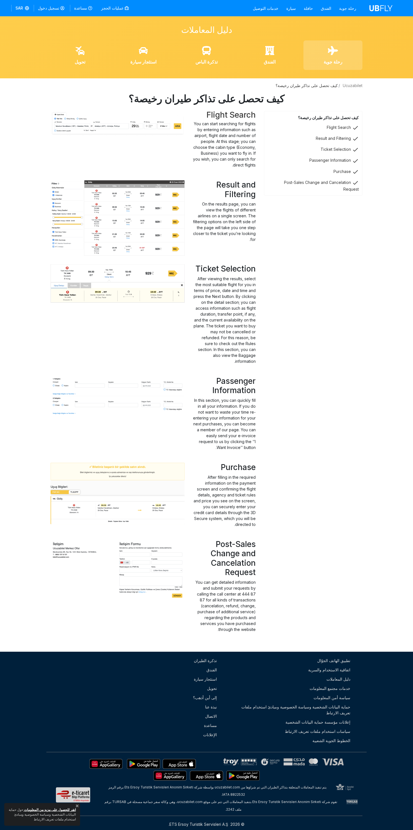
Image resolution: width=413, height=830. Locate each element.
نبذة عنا (211, 706)
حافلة (308, 8)
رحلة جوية (347, 8)
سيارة (291, 8)
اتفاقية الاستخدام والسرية (329, 669)
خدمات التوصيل (265, 8)
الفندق (326, 8)
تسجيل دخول (48, 8)
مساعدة (80, 8)
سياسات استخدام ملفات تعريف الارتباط (317, 731)
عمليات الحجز (113, 8)
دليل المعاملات (338, 679)
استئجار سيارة (205, 679)
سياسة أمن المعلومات (332, 697)
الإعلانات (210, 734)
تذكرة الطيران (205, 660)
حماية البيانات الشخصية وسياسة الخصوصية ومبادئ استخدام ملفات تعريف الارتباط (295, 709)
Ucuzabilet (352, 85)
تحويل (212, 688)
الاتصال (211, 716)
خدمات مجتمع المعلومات (330, 688)
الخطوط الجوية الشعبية (331, 740)
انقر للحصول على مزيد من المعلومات (49, 810)
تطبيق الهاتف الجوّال (333, 660)
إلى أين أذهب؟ (205, 697)
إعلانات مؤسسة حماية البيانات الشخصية (317, 722)
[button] (23, 8)
